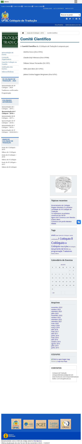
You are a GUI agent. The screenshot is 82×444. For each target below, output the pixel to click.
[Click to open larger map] (60, 359)
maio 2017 (55, 332)
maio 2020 (55, 323)
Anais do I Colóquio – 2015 (9, 148)
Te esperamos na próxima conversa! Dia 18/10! (60, 214)
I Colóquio (64, 239)
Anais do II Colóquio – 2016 (9, 156)
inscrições (65, 246)
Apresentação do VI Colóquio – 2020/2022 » (10, 131)
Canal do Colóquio (64, 235)
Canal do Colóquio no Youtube (9, 63)
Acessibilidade (47, 8)
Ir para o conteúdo (6, 6)
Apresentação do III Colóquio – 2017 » (8, 117)
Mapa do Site (69, 8)
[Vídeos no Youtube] (73, 19)
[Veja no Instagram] (76, 19)
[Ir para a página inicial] (22, 33)
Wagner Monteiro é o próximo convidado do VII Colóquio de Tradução (61, 209)
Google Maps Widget (62, 361)
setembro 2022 (56, 319)
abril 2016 (54, 340)
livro (70, 249)
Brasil (6, 2)
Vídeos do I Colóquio (9, 152)
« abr (53, 293)
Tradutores (67, 251)
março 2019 (55, 328)
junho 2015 (55, 348)
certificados (54, 239)
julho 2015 (55, 346)
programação (56, 251)
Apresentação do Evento (7, 53)
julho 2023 (55, 313)
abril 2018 (54, 330)
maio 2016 (55, 338)
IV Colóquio (72, 246)
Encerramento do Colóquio (60, 205)
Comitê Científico (52, 33)
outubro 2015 (56, 342)
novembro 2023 (56, 307)
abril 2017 (54, 334)
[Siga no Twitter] (70, 19)
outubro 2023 (56, 309)
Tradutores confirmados (10, 90)
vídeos (57, 253)
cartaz (71, 235)
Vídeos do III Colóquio (9, 167)
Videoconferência (7, 72)
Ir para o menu (17, 6)
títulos (53, 253)
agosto (63, 264)
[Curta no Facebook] (67, 19)
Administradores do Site (73, 25)
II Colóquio (62, 240)
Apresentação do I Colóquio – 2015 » (8, 108)
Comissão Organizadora (6, 58)
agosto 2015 (55, 344)
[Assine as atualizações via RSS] (80, 19)
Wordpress (37, 441)
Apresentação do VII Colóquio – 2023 (8, 86)
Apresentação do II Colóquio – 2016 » (8, 112)
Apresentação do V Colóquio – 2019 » (8, 126)
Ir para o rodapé (39, 6)
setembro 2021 (56, 321)
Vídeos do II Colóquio (9, 160)
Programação (6, 93)
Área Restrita (59, 25)
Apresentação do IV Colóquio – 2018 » (8, 122)
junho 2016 (55, 336)
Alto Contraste (59, 8)
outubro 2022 (56, 317)
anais (53, 235)
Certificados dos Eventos (7, 68)
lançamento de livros (59, 249)
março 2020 (55, 325)
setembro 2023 (56, 311)
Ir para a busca (28, 6)
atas (57, 235)
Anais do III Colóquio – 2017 (9, 163)
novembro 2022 (56, 315)
